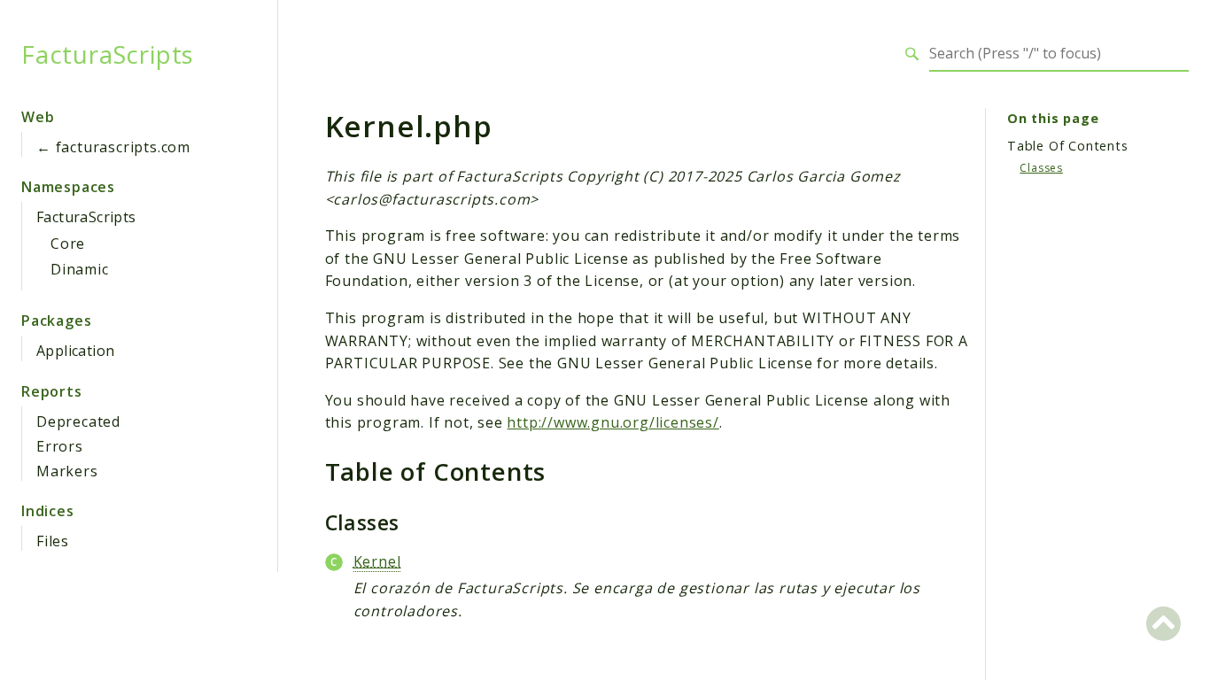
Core (67, 243)
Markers (67, 471)
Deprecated (78, 421)
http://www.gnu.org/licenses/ (612, 422)
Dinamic (79, 269)
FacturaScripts (107, 54)
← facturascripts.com (113, 147)
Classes (1041, 167)
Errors (59, 446)
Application (75, 350)
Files (52, 541)
